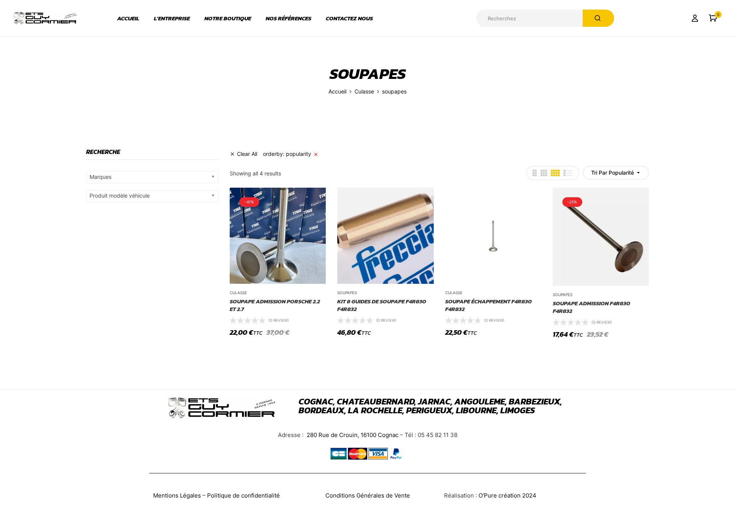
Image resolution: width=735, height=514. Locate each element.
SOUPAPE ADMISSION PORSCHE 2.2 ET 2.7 (275, 305)
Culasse (364, 91)
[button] (713, 18)
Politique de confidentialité (243, 495)
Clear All (247, 154)
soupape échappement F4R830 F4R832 (488, 305)
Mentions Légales (177, 495)
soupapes (347, 292)
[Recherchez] (598, 18)
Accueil (337, 91)
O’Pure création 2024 (507, 495)
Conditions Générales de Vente (367, 495)
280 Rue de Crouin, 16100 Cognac (352, 435)
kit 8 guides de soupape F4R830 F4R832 (381, 305)
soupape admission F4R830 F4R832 (591, 307)
